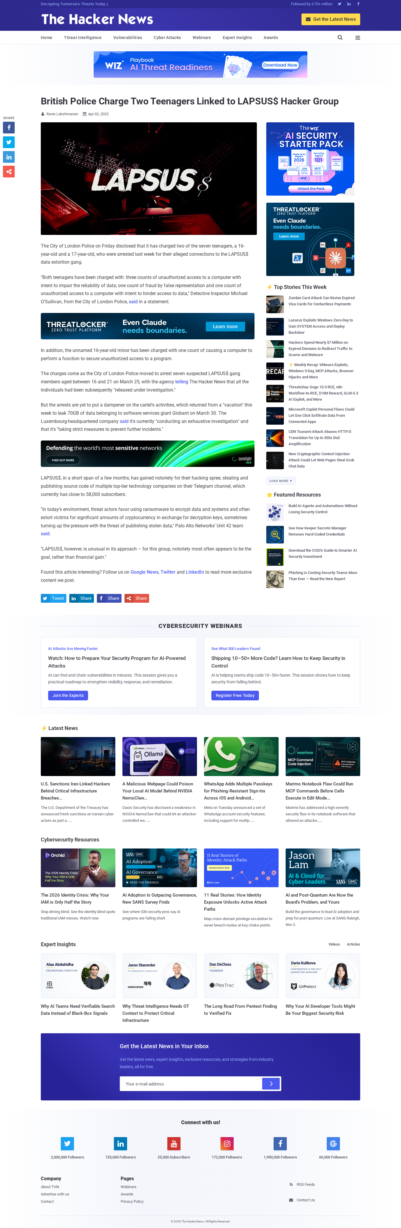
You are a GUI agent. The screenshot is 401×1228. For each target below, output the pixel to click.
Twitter (168, 572)
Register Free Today (235, 695)
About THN (50, 1187)
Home (46, 37)
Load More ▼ (281, 480)
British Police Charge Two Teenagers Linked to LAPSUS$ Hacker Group (189, 101)
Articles (353, 944)
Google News (145, 572)
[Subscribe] (271, 1084)
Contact (47, 1201)
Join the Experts (68, 695)
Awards (271, 37)
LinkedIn (195, 572)
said (133, 301)
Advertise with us (55, 1194)
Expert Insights (237, 37)
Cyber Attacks (167, 37)
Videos (334, 944)
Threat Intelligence (83, 37)
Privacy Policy (132, 1201)
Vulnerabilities (127, 37)
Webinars (202, 37)
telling (181, 382)
